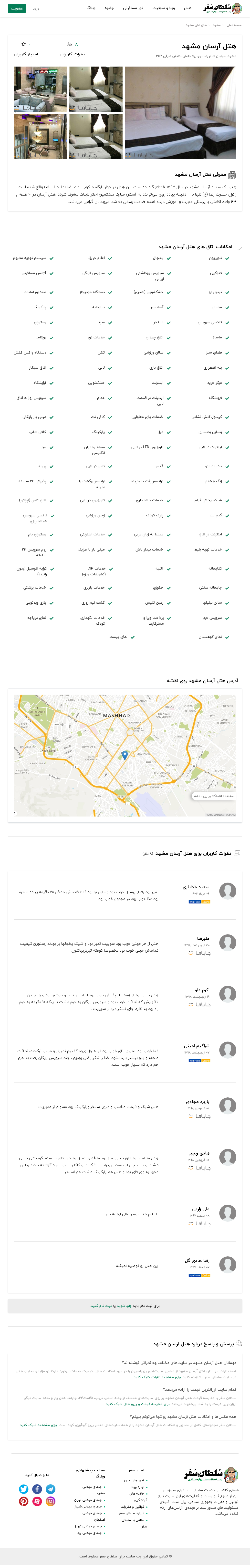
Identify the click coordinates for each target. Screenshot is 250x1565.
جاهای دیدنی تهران (88, 1500)
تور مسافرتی (133, 8)
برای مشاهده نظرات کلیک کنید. (157, 1377)
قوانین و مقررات (132, 1507)
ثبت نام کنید (101, 1306)
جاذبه (109, 8)
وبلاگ (91, 8)
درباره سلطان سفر (131, 1513)
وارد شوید (124, 1306)
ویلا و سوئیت (164, 8)
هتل (187, 8)
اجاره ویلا (137, 1487)
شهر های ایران (134, 1480)
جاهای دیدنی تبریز (88, 1526)
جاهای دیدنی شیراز (88, 1506)
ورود (36, 8)
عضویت (17, 8)
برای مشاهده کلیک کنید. (38, 1425)
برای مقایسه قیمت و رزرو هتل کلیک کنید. (137, 1404)
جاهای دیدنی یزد (89, 1533)
